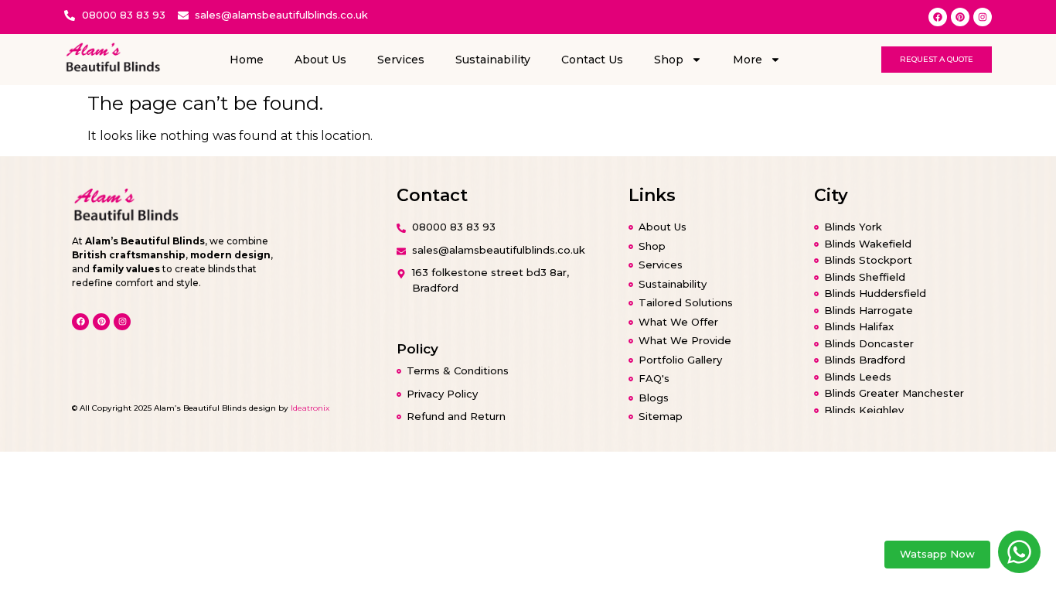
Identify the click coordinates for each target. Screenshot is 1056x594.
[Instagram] (982, 17)
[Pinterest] (960, 17)
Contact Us (592, 60)
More (747, 60)
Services (400, 60)
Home (247, 60)
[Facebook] (937, 17)
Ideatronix (310, 408)
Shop (668, 60)
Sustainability (492, 60)
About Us (320, 60)
